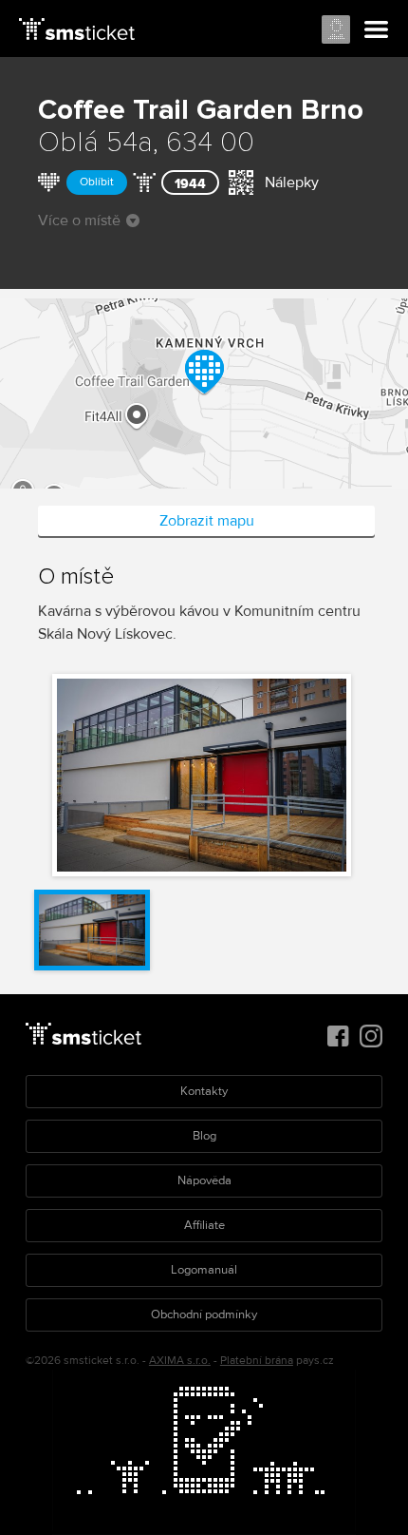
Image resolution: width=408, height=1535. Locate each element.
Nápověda (204, 1180)
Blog (204, 1135)
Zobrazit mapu (206, 520)
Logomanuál (204, 1269)
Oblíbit (97, 182)
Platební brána (256, 1360)
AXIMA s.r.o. (180, 1360)
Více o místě (79, 220)
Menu (376, 30)
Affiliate (204, 1225)
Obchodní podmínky (204, 1314)
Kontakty (204, 1091)
